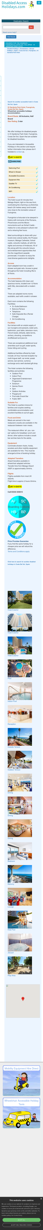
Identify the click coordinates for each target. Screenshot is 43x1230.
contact (19, 151)
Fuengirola (32, 51)
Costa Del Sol (23, 51)
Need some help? (10, 32)
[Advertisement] (21, 76)
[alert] (21, 1213)
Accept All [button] (21, 1220)
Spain (16, 51)
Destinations (24, 49)
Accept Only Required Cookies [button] (21, 1225)
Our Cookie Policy (16, 1215)
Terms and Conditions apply (19, 551)
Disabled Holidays (13, 49)
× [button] (41, 1199)
